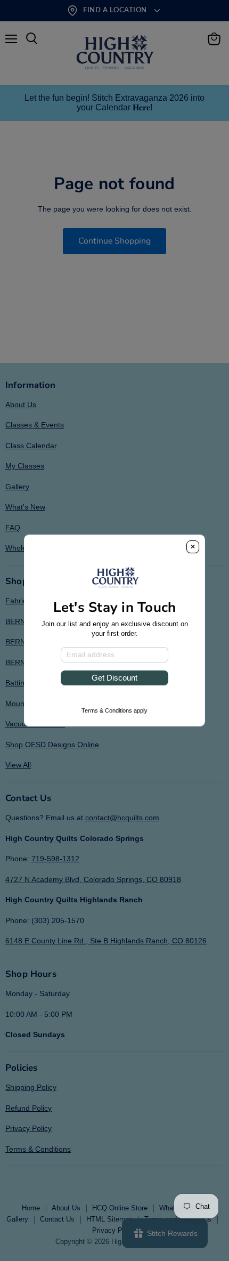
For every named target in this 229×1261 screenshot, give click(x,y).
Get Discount (114, 677)
